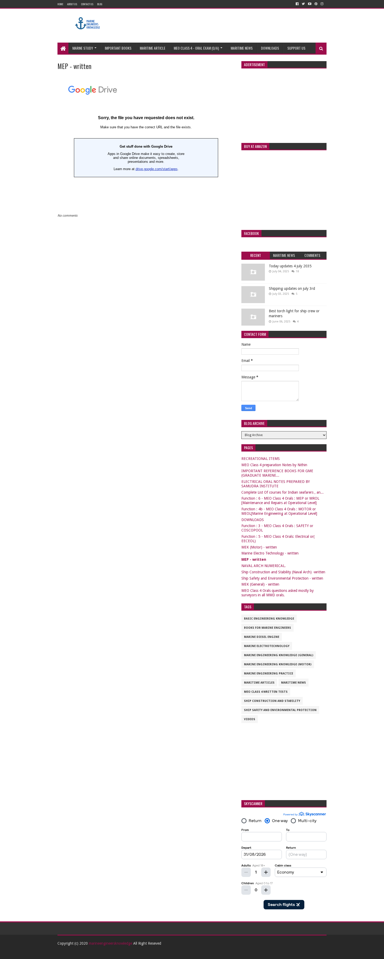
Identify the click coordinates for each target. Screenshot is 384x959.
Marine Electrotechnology (266, 646)
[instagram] (321, 4)
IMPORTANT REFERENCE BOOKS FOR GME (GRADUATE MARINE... (277, 473)
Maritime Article (152, 48)
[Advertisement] (231, 25)
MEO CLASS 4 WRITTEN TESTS (266, 692)
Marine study (82, 48)
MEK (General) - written (260, 584)
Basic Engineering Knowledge (269, 618)
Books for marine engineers (267, 627)
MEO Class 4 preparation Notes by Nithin (274, 465)
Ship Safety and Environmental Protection (280, 710)
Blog (99, 4)
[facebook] (297, 4)
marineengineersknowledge (110, 943)
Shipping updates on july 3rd (292, 288)
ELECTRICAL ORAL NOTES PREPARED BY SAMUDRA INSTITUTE (275, 483)
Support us (296, 48)
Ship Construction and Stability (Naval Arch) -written (283, 572)
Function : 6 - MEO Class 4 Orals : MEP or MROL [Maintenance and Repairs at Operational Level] (280, 500)
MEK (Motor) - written (259, 547)
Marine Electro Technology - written (270, 553)
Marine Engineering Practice (268, 673)
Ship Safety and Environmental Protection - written (282, 578)
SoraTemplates (86, 953)
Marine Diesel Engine (261, 637)
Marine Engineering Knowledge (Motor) (277, 664)
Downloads (270, 48)
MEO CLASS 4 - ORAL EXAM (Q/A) (196, 48)
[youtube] (309, 4)
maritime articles (259, 682)
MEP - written (253, 559)
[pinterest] (315, 4)
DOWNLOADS (252, 520)
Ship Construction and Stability (272, 701)
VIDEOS (249, 719)
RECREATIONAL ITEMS (260, 459)
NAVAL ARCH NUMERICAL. (263, 566)
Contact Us (87, 4)
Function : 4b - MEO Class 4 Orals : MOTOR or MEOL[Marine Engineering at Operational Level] (279, 511)
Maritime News (242, 48)
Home (60, 4)
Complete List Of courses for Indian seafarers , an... (282, 492)
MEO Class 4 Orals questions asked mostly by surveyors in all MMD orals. (277, 592)
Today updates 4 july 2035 (290, 266)
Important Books (118, 48)
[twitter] (303, 4)
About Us (72, 4)
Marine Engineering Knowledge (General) (278, 655)
